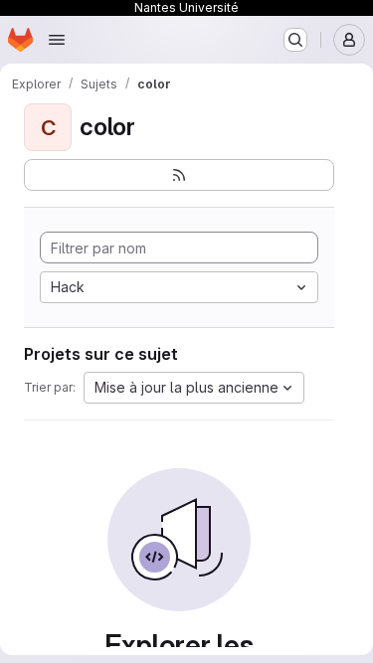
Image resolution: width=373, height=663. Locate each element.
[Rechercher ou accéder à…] (295, 40)
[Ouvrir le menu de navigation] (57, 40)
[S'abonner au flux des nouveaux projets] (179, 175)
